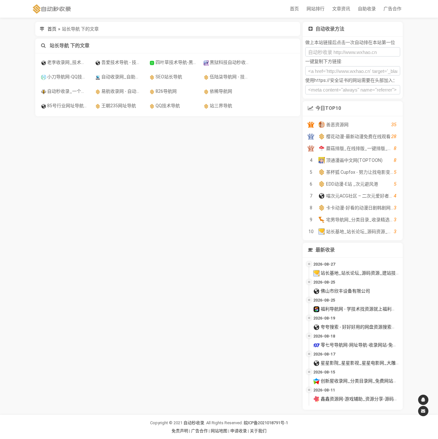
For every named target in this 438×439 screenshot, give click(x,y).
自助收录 (367, 8)
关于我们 (258, 430)
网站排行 (315, 8)
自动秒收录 (193, 422)
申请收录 (238, 430)
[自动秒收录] (52, 9)
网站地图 (219, 430)
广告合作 (392, 8)
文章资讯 (341, 8)
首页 (294, 8)
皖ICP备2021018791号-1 (266, 422)
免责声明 (180, 430)
